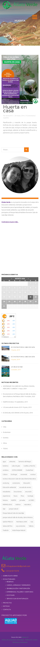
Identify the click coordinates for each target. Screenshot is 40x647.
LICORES (31, 500)
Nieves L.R (25, 637)
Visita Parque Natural (18, 530)
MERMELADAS (7, 504)
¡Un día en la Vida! (17, 367)
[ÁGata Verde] (19, 5)
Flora (22, 496)
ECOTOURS (10, 595)
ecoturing (6, 483)
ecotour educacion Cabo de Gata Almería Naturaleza (19, 479)
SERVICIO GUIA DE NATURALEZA (17, 598)
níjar (4, 509)
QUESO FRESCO (8, 522)
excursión (28, 491)
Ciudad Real (29, 470)
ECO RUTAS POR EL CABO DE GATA (23, 347)
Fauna (15, 496)
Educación (26, 483)
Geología (30, 496)
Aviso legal (21, 639)
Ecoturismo (6, 432)
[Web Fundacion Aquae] (9, 621)
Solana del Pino (7, 526)
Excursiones (18, 491)
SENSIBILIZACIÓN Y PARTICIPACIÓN (18, 588)
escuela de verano (25, 487)
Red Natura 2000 (21, 522)
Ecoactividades (9, 579)
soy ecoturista (20, 526)
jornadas (22, 500)
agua (4, 461)
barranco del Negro (25, 461)
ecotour (33, 474)
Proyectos (7, 603)
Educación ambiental (9, 487)
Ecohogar (14, 474)
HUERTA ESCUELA (8, 402)
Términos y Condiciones (20, 642)
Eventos (5, 438)
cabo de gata (16, 466)
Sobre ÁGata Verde (10, 576)
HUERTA (6, 118)
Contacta (7, 609)
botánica (5, 466)
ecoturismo (16, 483)
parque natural (13, 509)
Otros (5, 443)
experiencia (6, 496)
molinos (18, 504)
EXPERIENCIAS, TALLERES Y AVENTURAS (20, 592)
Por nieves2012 (8, 115)
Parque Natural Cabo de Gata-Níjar (13, 513)
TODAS (5, 448)
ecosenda (24, 474)
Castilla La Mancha (29, 466)
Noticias (6, 606)
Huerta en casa (15, 108)
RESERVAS (10, 582)
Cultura (5, 474)
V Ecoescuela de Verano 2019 (12, 407)
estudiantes (6, 491)
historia (5, 500)
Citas (4, 427)
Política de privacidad (9, 639)
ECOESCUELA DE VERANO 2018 (13, 413)
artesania (12, 461)
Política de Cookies (31, 639)
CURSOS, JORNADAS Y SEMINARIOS (18, 585)
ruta (31, 522)
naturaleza (27, 504)
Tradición (6, 530)
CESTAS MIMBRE (17, 470)
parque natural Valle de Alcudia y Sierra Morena (18, 517)
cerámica (5, 470)
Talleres (31, 526)
